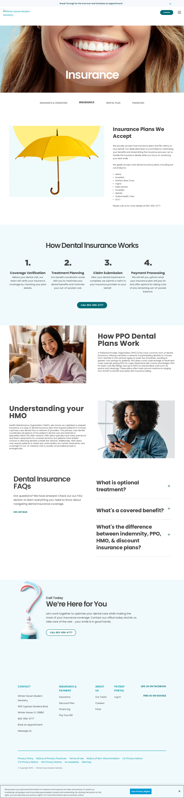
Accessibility (72, 762)
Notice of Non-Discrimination (103, 758)
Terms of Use (76, 758)
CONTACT (24, 686)
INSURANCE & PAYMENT (68, 688)
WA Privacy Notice (51, 762)
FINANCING (138, 103)
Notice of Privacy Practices (51, 758)
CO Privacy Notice (28, 762)
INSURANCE (86, 102)
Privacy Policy (25, 758)
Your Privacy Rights (140, 791)
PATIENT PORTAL (119, 688)
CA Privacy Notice (132, 758)
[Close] (179, 791)
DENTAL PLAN (113, 103)
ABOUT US (99, 688)
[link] (53, 103)
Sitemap (86, 762)
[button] (179, 13)
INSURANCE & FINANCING (53, 103)
